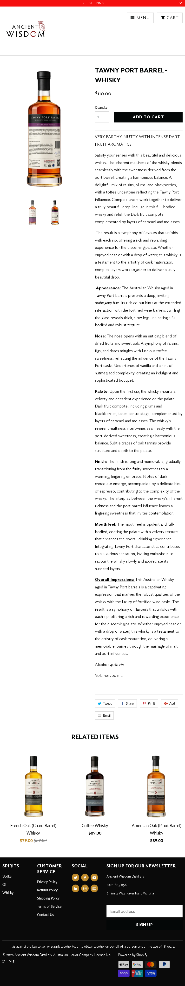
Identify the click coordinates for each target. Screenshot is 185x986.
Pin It (151, 703)
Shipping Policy (48, 898)
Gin (4, 884)
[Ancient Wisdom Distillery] (25, 32)
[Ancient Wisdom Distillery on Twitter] (75, 877)
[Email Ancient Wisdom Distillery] (94, 888)
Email (107, 715)
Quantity (101, 107)
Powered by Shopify (132, 955)
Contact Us (45, 915)
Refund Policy (47, 890)
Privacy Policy (47, 882)
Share (130, 703)
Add (172, 703)
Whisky (7, 893)
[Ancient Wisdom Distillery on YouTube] (94, 877)
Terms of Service (49, 906)
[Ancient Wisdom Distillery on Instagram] (85, 888)
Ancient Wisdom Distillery (33, 955)
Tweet (107, 703)
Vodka (7, 876)
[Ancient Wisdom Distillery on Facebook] (85, 877)
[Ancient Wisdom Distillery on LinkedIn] (75, 888)
